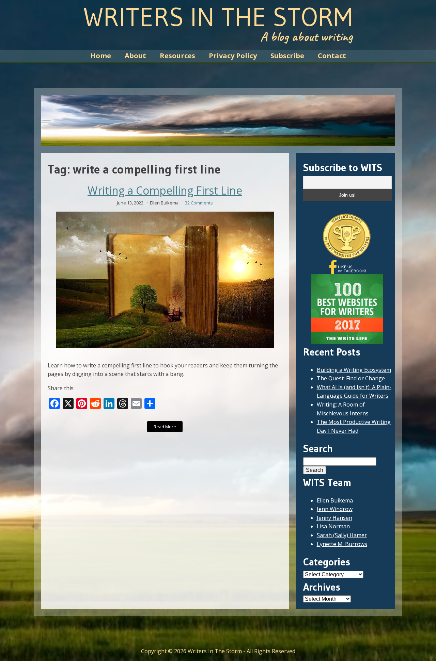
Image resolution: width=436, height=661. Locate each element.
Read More (165, 427)
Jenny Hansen (334, 518)
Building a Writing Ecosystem (354, 370)
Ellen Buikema (335, 500)
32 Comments (199, 203)
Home (100, 55)
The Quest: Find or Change (351, 378)
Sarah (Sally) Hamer (342, 535)
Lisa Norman (333, 526)
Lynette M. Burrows (342, 544)
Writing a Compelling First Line (165, 190)
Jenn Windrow (335, 509)
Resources (177, 55)
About (135, 55)
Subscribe (287, 55)
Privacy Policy (233, 55)
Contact (332, 55)
